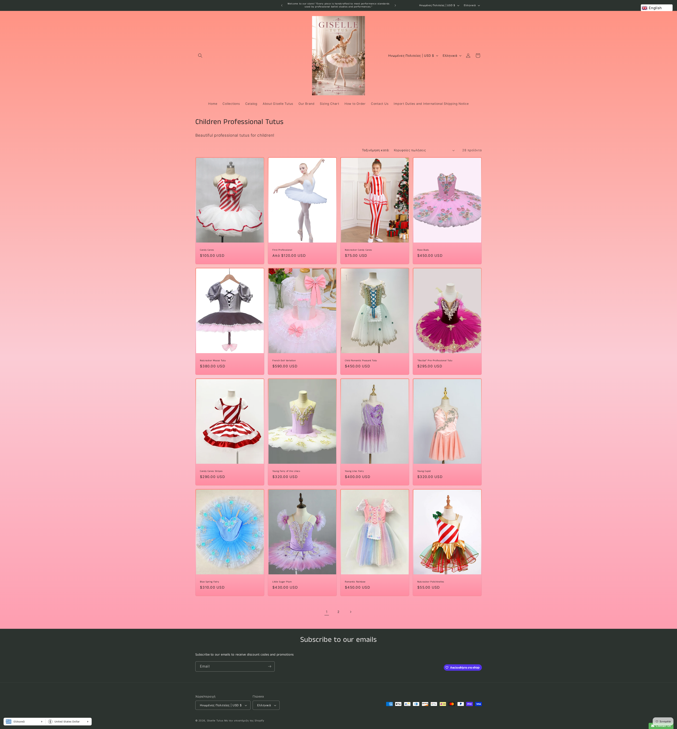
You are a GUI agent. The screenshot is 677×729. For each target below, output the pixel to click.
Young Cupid (424, 471)
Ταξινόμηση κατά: (375, 150)
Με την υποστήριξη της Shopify (244, 720)
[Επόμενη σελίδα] (350, 612)
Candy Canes (207, 250)
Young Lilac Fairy (354, 471)
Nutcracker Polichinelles (430, 582)
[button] (200, 55)
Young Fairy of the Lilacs (286, 471)
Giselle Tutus (215, 720)
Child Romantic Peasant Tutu (361, 360)
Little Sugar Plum (282, 582)
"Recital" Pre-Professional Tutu (434, 360)
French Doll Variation (284, 360)
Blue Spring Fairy (209, 582)
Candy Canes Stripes (211, 471)
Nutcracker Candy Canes (358, 250)
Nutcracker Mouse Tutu (213, 360)
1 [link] (327, 612)
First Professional (282, 250)
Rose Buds (423, 250)
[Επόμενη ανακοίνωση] (395, 5)
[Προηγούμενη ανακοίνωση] (282, 5)
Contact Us (662, 725)
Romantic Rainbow (355, 582)
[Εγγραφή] (270, 666)
